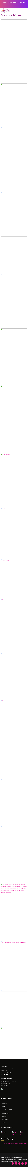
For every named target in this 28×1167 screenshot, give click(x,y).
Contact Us (4, 1116)
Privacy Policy (5, 1113)
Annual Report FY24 (7, 1109)
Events (3, 1106)
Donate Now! (22, 2)
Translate (14, 5)
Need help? (4, 1103)
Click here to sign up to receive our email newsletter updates (14, 1143)
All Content (5, 1122)
